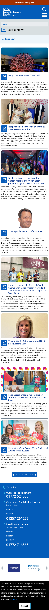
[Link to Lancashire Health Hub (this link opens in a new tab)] (14, 568)
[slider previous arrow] (2, 568)
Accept (24, 605)
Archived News (8, 39)
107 (31, 474)
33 (20, 474)
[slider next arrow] (47, 568)
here (15, 599)
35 (26, 474)
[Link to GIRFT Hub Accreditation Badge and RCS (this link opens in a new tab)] (34, 568)
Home (5, 24)
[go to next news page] (35, 474)
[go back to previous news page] (13, 474)
